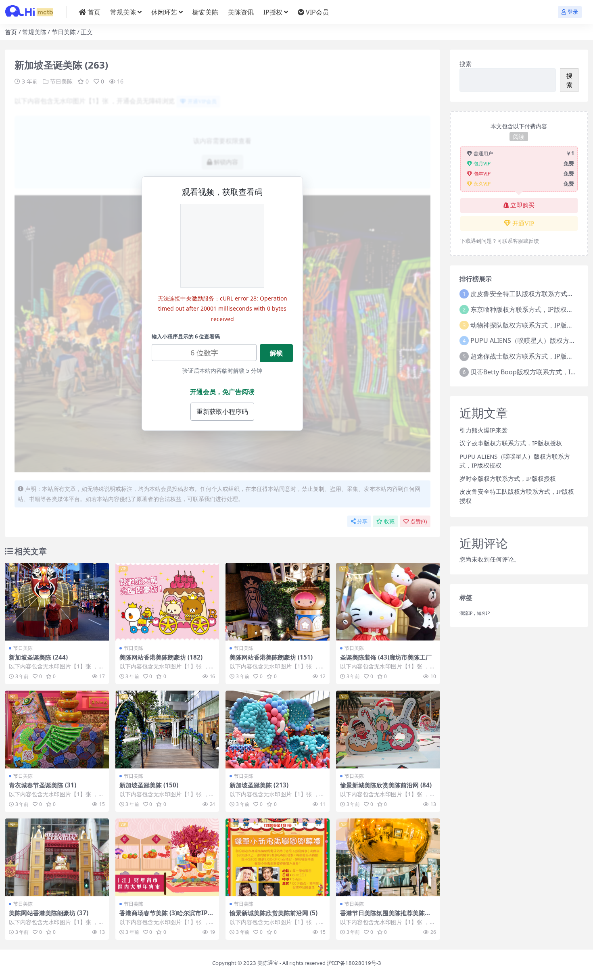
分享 (362, 521)
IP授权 (272, 12)
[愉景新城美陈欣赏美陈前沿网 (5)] (278, 857)
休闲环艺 (164, 12)
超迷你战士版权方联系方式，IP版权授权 (528, 356)
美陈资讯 (241, 12)
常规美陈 (123, 12)
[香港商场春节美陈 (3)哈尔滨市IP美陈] (167, 857)
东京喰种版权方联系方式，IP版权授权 (525, 309)
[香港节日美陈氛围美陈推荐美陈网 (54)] (388, 857)
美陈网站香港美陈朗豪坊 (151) (271, 657)
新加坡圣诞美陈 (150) (148, 785)
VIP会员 (317, 12)
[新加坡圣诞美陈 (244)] (57, 602)
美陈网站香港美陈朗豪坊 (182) (161, 657)
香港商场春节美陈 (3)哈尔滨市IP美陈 (166, 916)
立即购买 (522, 205)
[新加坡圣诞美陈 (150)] (167, 729)
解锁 (276, 353)
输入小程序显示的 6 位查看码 (186, 336)
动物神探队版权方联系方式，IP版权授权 (528, 325)
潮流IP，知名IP (474, 613)
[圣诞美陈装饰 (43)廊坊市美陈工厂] (388, 602)
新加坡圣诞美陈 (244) (38, 657)
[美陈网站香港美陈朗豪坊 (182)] (167, 602)
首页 (94, 12)
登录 (573, 12)
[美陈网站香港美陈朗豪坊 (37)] (57, 857)
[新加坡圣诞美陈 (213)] (278, 729)
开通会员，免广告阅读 (222, 391)
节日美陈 (64, 32)
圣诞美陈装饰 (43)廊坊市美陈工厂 (386, 657)
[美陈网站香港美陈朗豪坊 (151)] (278, 602)
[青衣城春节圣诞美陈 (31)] (57, 729)
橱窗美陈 (205, 12)
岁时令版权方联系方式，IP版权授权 (507, 478)
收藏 (389, 521)
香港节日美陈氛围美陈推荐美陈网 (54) (385, 916)
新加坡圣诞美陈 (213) (259, 785)
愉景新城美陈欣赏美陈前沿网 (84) (386, 785)
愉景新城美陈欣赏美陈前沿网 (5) (273, 913)
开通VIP (523, 223)
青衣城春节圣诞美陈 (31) (42, 785)
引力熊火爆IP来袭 (483, 430)
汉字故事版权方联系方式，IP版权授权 (510, 443)
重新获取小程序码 (222, 411)
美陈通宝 (267, 963)
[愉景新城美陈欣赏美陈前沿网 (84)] (388, 729)
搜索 (465, 64)
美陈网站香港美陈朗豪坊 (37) (48, 913)
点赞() (418, 521)
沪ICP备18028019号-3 (354, 963)
